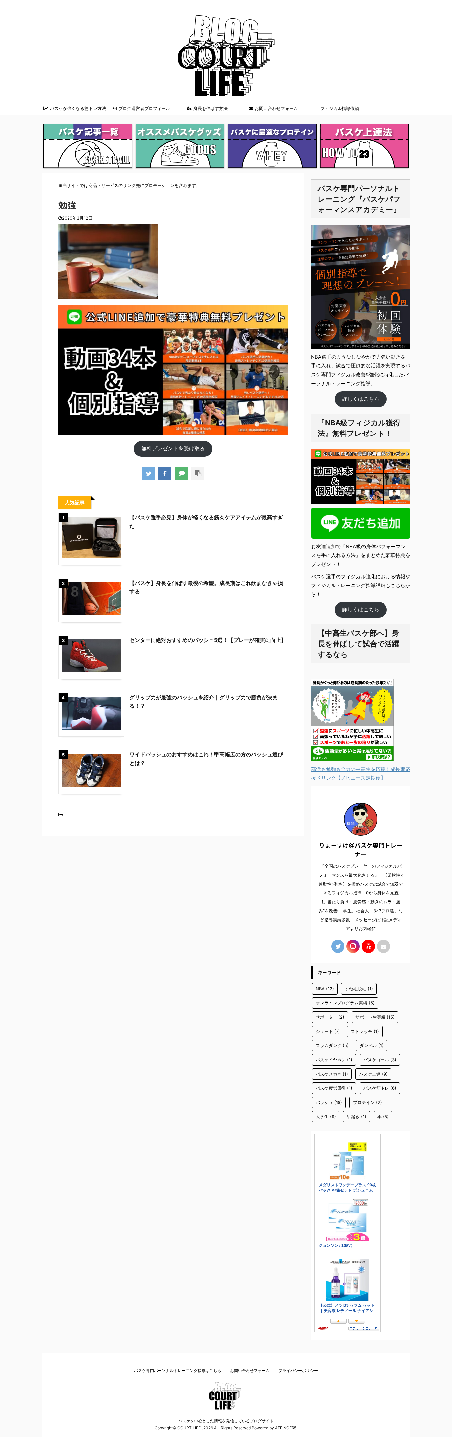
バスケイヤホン (334, 1059)
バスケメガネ (332, 1074)
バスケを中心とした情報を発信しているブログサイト (226, 1420)
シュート (328, 1031)
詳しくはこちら (360, 399)
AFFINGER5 (285, 1427)
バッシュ (329, 1102)
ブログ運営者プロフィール (144, 108)
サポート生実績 (375, 1017)
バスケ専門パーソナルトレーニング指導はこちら (177, 1370)
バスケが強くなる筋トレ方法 (78, 108)
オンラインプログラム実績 (345, 1002)
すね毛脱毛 (359, 988)
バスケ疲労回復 (334, 1088)
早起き (356, 1116)
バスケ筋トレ (379, 1088)
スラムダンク (332, 1045)
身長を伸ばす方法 (210, 108)
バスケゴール (379, 1059)
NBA (325, 988)
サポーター (330, 1017)
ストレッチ (365, 1031)
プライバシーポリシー (298, 1370)
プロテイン (367, 1102)
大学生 (326, 1116)
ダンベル (372, 1045)
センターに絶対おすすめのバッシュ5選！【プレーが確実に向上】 (207, 640)
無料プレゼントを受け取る (173, 448)
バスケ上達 (373, 1074)
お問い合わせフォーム (276, 108)
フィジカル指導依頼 (339, 108)
